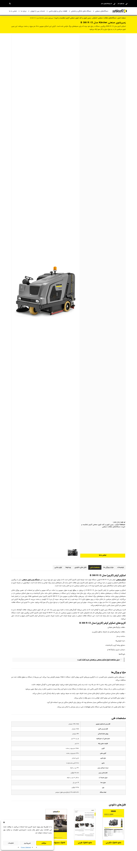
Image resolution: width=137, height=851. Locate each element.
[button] (4, 822)
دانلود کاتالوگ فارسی (85, 842)
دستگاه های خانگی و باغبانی (81, 11)
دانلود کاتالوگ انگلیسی (113, 842)
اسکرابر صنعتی (121, 579)
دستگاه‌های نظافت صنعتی (107, 18)
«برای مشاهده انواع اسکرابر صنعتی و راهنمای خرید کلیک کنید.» (98, 660)
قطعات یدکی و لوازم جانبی (58, 11)
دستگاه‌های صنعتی (101, 11)
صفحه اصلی (121, 18)
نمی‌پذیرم (27, 843)
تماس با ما (13, 11)
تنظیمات (11, 843)
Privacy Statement (26, 847)
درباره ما (23, 11)
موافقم (44, 843)
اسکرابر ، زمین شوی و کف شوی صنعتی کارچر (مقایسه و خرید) (75, 18)
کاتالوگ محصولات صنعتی (56, 842)
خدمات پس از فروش (37, 11)
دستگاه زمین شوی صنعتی (31, 579)
